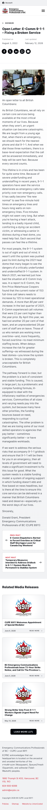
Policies (5, 804)
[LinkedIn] (16, 51)
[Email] (28, 51)
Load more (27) (23, 731)
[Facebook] (4, 51)
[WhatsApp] (22, 51)
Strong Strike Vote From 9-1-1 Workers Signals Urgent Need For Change (22, 712)
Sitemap (15, 804)
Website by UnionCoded (32, 804)
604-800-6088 (9, 785)
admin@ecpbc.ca (10, 790)
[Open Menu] (43, 11)
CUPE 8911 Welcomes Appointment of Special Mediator (23, 623)
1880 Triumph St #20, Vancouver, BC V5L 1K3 (20, 780)
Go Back (9, 23)
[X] (10, 51)
